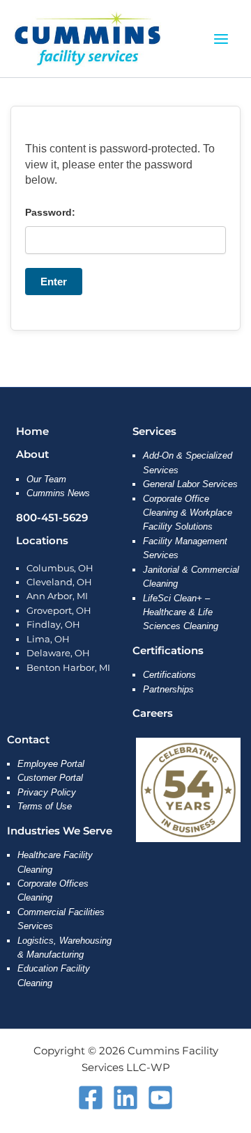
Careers (152, 713)
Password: (50, 212)
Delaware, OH (58, 653)
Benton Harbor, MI (68, 668)
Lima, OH (48, 639)
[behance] (125, 1097)
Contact (28, 740)
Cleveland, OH (59, 582)
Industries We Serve (59, 831)
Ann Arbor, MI (57, 596)
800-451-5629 (52, 518)
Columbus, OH (59, 568)
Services (154, 431)
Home (32, 431)
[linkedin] (160, 1097)
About (32, 454)
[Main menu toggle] (221, 38)
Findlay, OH (53, 624)
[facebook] (90, 1097)
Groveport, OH (58, 610)
